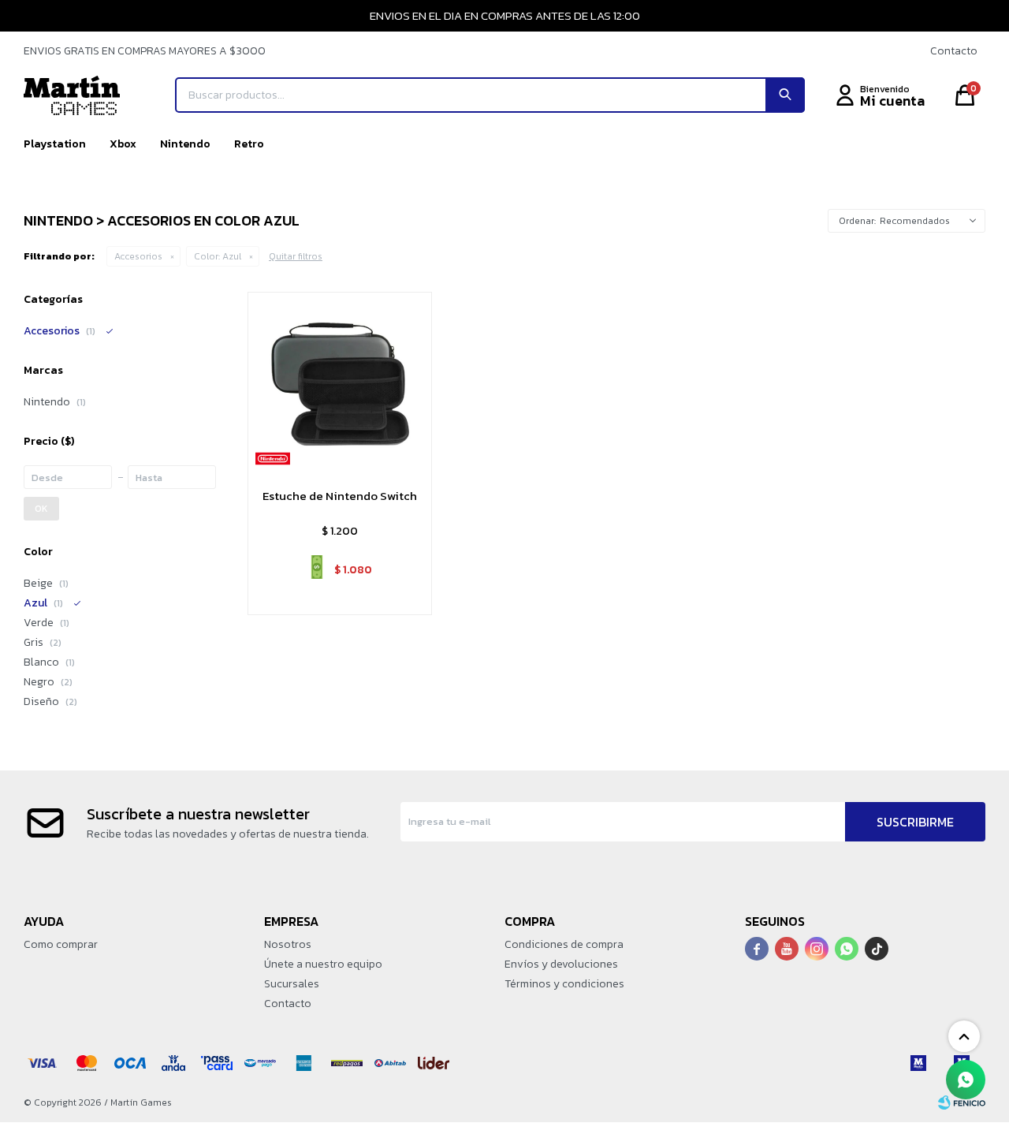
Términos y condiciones (564, 984)
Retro (249, 144)
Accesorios (138, 256)
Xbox (123, 144)
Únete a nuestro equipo (323, 964)
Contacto (953, 51)
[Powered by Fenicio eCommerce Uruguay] (961, 1102)
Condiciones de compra (564, 944)
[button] (785, 95)
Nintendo (185, 144)
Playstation (55, 144)
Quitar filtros (295, 256)
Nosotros (287, 944)
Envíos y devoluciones (561, 964)
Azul (217, 256)
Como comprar (61, 944)
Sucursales (291, 984)
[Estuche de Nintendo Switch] (340, 384)
